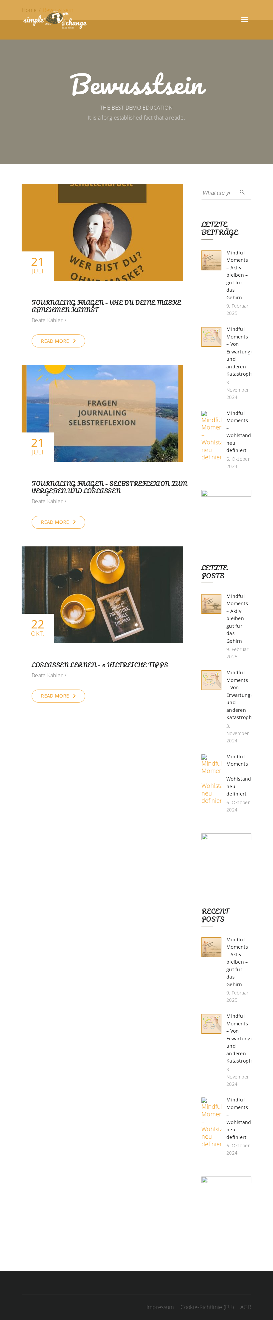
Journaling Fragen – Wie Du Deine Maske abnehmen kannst (106, 306)
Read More (55, 341)
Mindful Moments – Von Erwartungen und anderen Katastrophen (242, 351)
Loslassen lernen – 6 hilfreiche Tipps (100, 665)
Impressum (160, 1307)
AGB (245, 1307)
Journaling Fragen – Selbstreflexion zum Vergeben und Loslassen (109, 487)
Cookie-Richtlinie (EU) (207, 1307)
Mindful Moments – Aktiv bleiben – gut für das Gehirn (237, 275)
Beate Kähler (47, 320)
